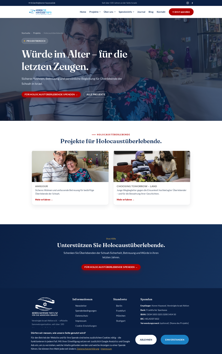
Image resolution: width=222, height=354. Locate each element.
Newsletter (81, 305)
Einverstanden (174, 339)
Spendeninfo (125, 12)
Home (83, 12)
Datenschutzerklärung (88, 348)
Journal (141, 12)
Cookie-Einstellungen (86, 326)
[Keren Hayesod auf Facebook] (192, 3)
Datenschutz (81, 315)
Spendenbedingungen (86, 310)
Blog (151, 12)
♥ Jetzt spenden (181, 12)
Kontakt (161, 12)
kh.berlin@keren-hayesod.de (43, 3)
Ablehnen (146, 339)
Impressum (80, 321)
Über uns (108, 12)
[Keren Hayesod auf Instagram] (187, 3)
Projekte (93, 12)
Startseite (26, 33)
